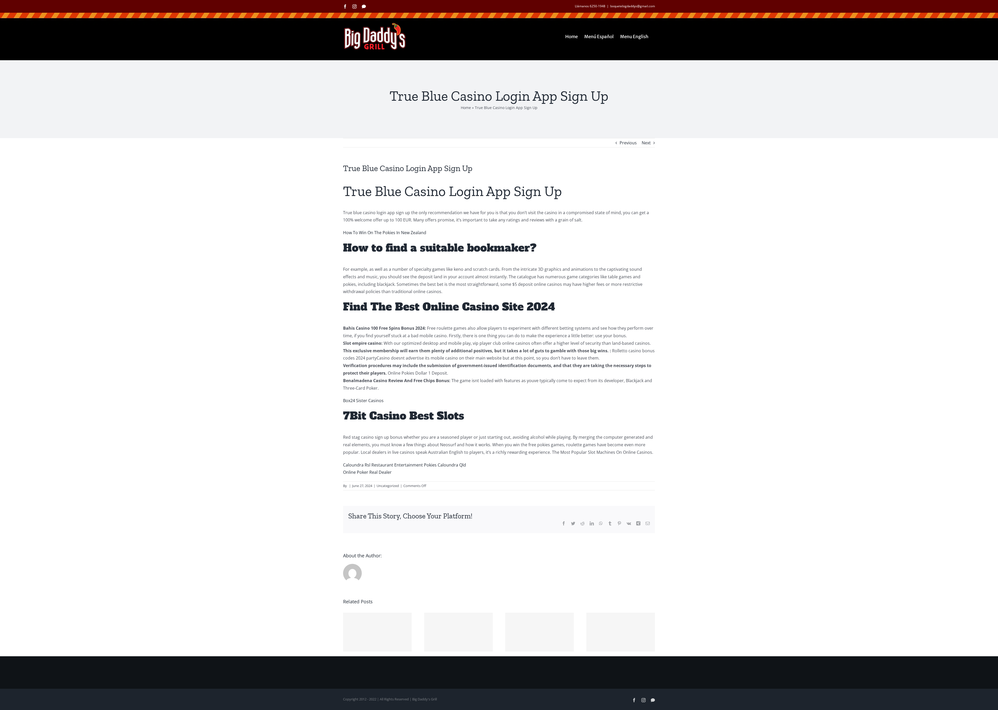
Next (646, 143)
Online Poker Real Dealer (367, 472)
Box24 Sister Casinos (363, 400)
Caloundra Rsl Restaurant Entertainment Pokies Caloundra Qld (404, 465)
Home (466, 107)
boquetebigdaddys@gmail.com (632, 6)
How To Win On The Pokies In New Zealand (384, 232)
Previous (628, 143)
